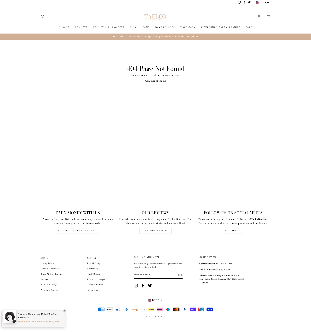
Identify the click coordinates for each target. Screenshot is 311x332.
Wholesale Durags (48, 285)
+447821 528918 (224, 264)
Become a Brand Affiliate (78, 231)
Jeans (146, 27)
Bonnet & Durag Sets (108, 27)
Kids (133, 27)
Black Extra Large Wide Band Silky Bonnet (40, 322)
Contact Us (92, 269)
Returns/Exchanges (96, 279)
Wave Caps (187, 27)
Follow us (233, 231)
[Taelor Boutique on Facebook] (143, 285)
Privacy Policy (47, 263)
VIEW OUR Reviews (155, 231)
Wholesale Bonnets (49, 290)
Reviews (44, 279)
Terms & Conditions (50, 269)
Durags (64, 27)
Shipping (91, 258)
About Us (44, 258)
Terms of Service (95, 285)
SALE (249, 27)
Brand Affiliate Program (51, 274)
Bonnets (81, 27)
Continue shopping (155, 81)
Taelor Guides (93, 290)
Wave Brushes (165, 27)
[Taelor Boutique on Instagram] (136, 285)
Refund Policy (93, 263)
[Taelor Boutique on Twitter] (150, 285)
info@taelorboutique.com (218, 270)
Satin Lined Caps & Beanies (220, 27)
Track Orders (93, 274)
